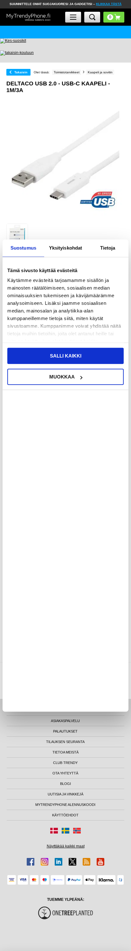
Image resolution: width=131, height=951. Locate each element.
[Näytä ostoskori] (113, 17)
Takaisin (20, 72)
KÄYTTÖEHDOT (65, 815)
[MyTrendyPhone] (28, 17)
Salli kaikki (65, 355)
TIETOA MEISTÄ (65, 752)
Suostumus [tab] (23, 248)
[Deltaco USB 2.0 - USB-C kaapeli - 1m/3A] (17, 234)
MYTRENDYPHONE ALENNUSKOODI (65, 805)
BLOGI (65, 784)
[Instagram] (44, 862)
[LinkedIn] (58, 862)
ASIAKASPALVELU (65, 721)
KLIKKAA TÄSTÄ (108, 4)
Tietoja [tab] (107, 248)
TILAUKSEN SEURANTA (65, 742)
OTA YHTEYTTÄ (65, 773)
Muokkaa (62, 376)
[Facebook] (30, 862)
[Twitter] (72, 862)
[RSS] (86, 862)
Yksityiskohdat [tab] (65, 248)
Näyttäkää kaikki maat (66, 846)
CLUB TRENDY (65, 763)
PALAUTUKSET (65, 731)
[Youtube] (100, 862)
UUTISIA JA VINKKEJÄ (65, 794)
